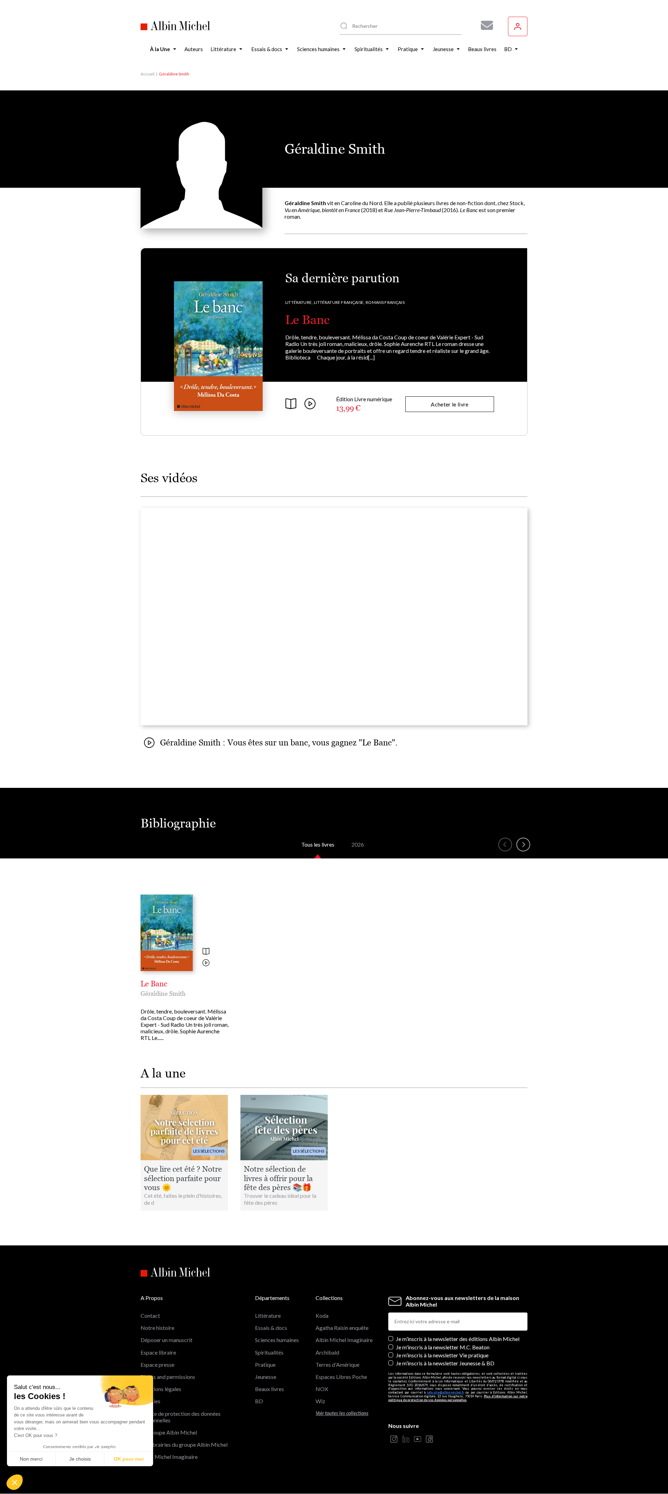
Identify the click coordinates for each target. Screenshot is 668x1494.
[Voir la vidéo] (205, 963)
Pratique (265, 1364)
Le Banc (307, 320)
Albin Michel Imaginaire (169, 1456)
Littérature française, (339, 302)
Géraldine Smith (163, 993)
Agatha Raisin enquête (342, 1327)
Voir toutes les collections (342, 1413)
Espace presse (157, 1364)
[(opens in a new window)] (393, 1440)
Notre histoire (157, 1327)
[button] (14, 1482)
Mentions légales (161, 1389)
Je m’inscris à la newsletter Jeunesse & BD (445, 1363)
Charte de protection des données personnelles (181, 1416)
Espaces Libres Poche (341, 1376)
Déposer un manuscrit (166, 1339)
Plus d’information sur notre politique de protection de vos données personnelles (457, 1398)
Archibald (327, 1352)
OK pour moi (129, 1459)
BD (259, 1401)
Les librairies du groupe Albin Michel (184, 1444)
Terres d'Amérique (337, 1364)
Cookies (150, 1401)
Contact (150, 1315)
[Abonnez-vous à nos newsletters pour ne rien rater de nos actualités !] (484, 25)
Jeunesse (265, 1376)
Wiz (320, 1401)
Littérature (268, 1315)
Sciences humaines (277, 1339)
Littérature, (299, 302)
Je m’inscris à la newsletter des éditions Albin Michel (457, 1338)
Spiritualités (269, 1352)
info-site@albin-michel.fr (445, 1392)
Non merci (31, 1459)
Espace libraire (158, 1352)
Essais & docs (271, 1327)
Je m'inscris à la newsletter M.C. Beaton (443, 1347)
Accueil (147, 73)
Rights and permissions (168, 1376)
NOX (322, 1389)
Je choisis (80, 1459)
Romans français (385, 302)
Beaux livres (269, 1389)
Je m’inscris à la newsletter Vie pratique (442, 1355)
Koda (322, 1315)
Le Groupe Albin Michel (169, 1432)
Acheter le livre (449, 404)
